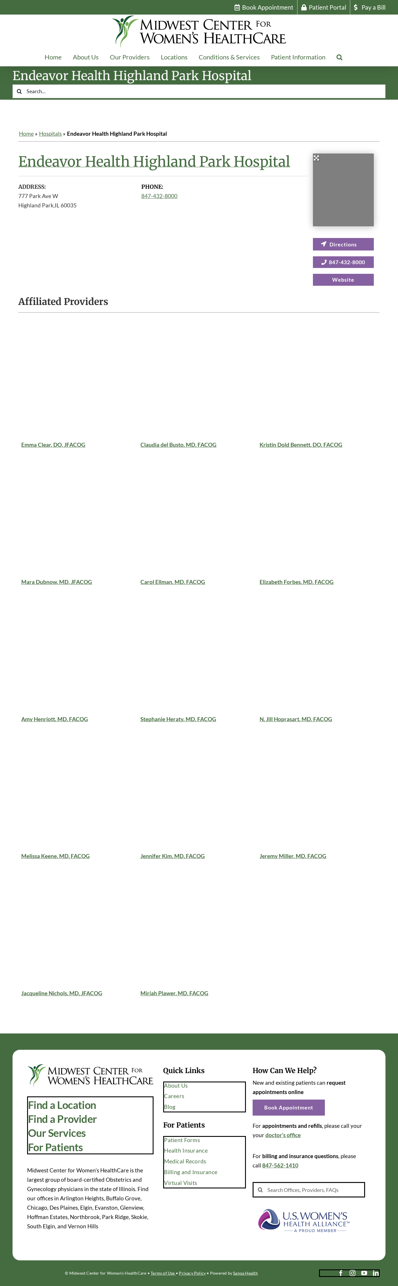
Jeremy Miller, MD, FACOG (293, 856)
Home (26, 133)
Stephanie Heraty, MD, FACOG (178, 718)
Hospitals (50, 133)
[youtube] (364, 1273)
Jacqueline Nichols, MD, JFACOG (61, 993)
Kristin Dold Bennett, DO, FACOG (301, 444)
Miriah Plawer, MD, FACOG (174, 993)
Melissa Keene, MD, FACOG (55, 856)
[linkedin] (376, 1273)
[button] (339, 57)
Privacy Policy (192, 1273)
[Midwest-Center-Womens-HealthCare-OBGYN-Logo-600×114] (90, 1066)
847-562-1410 (280, 1165)
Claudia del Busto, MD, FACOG (178, 444)
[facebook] (341, 1273)
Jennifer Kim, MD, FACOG (172, 856)
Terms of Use (163, 1273)
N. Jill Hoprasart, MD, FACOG (296, 718)
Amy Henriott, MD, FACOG (54, 718)
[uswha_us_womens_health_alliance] (304, 1206)
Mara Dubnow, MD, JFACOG (56, 581)
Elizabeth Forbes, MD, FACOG (297, 581)
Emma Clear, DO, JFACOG (53, 444)
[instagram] (352, 1273)
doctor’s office (283, 1135)
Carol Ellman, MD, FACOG (172, 581)
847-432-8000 (159, 196)
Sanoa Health (245, 1273)
